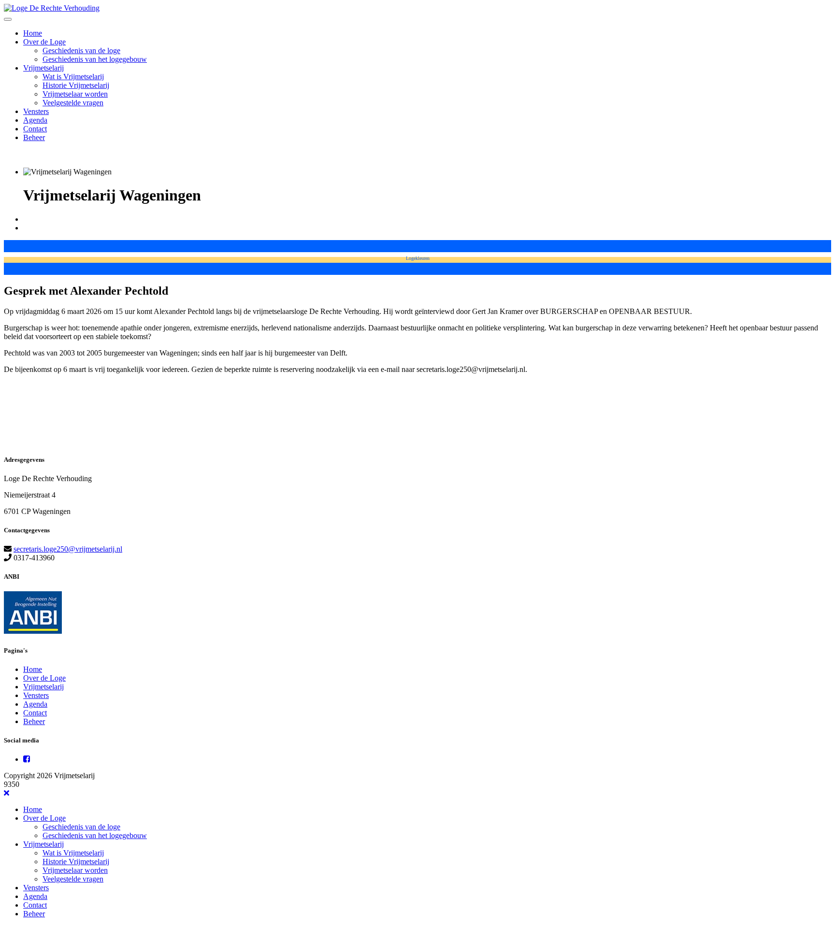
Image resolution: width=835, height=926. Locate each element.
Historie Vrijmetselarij (76, 85)
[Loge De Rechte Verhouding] (52, 8)
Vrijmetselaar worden (75, 94)
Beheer (34, 137)
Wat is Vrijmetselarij (73, 76)
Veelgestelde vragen (73, 103)
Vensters (36, 111)
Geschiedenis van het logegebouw (95, 59)
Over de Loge (44, 42)
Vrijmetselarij (43, 68)
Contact (35, 129)
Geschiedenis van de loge (81, 50)
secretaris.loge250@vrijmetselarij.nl (68, 549)
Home (32, 33)
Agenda (35, 120)
